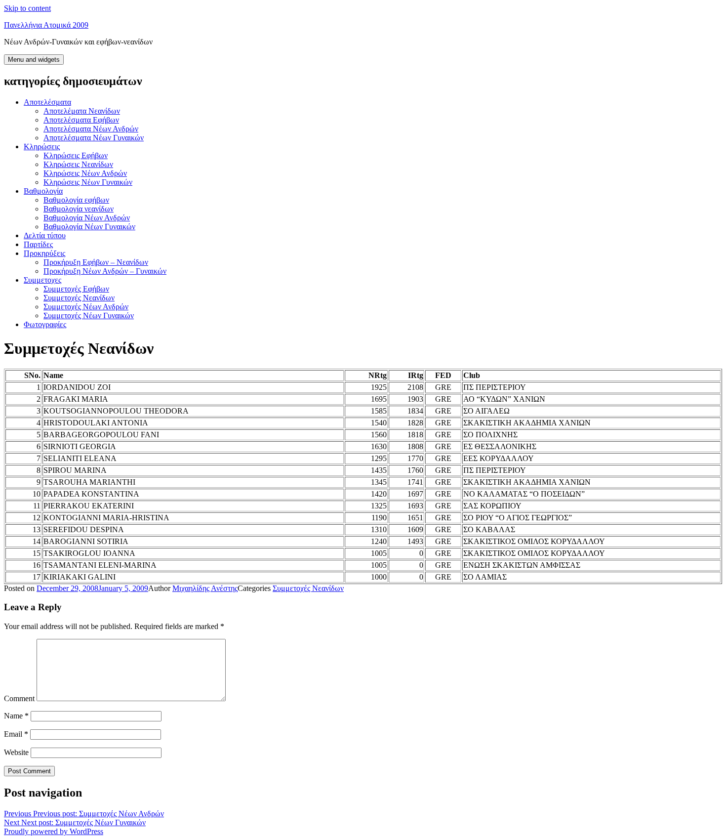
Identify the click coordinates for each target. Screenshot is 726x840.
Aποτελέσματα (47, 102)
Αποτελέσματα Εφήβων (81, 120)
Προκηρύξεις (44, 253)
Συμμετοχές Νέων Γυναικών (88, 315)
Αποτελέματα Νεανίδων (81, 111)
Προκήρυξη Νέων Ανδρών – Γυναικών (104, 271)
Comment (19, 698)
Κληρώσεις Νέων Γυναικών (87, 182)
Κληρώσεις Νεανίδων (78, 164)
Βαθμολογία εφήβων (76, 200)
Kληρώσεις (42, 146)
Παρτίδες (38, 244)
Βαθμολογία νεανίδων (78, 209)
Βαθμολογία (43, 191)
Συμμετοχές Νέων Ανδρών (85, 306)
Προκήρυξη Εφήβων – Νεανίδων (95, 262)
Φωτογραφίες (45, 324)
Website (16, 752)
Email (16, 734)
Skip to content (27, 8)
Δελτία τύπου (45, 235)
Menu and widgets (34, 59)
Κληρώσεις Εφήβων (75, 155)
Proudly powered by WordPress (53, 831)
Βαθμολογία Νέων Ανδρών (86, 217)
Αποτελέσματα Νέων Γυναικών (93, 137)
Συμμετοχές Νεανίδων (79, 298)
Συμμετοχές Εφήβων (76, 289)
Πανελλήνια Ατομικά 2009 (46, 25)
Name (16, 716)
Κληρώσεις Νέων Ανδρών (85, 173)
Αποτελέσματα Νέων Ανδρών (90, 129)
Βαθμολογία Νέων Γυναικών (89, 226)
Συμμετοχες (42, 280)
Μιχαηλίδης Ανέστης (205, 588)
